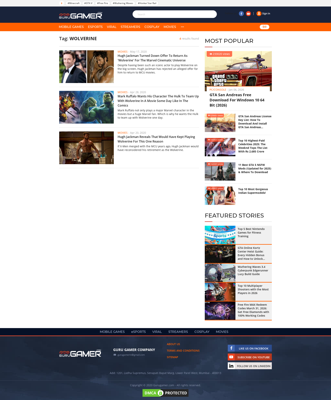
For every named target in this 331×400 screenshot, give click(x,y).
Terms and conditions (183, 350)
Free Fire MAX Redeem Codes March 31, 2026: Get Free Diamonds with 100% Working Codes (253, 310)
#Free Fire (102, 3)
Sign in (266, 13)
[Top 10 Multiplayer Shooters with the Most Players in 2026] (220, 292)
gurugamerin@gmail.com (131, 354)
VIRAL (111, 27)
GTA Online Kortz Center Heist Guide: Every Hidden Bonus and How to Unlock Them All (251, 253)
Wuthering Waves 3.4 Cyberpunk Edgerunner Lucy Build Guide (253, 270)
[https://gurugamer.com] (80, 353)
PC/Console (218, 89)
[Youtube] (248, 13)
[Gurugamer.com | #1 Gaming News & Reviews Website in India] (81, 15)
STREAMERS (130, 27)
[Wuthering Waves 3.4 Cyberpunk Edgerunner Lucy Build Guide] (220, 273)
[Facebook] (241, 13)
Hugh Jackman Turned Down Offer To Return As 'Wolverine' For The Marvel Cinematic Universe (153, 58)
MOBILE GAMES (71, 27)
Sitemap (172, 357)
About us (173, 344)
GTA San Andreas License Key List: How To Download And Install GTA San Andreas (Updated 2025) (254, 121)
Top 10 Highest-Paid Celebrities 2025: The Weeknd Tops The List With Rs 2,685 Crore (252, 146)
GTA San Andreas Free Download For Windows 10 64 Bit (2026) (237, 100)
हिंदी (264, 27)
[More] (182, 27)
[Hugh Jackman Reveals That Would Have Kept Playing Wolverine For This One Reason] (86, 147)
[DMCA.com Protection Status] (165, 396)
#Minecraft (73, 3)
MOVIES (170, 27)
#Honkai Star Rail (147, 3)
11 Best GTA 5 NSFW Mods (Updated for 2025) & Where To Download (254, 168)
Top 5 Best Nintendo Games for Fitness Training (251, 232)
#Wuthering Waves (123, 3)
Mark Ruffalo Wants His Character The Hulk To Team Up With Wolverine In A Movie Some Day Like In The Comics (158, 101)
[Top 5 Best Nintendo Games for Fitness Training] (220, 235)
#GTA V (88, 3)
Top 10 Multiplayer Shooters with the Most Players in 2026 (253, 289)
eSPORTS (95, 27)
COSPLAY (151, 27)
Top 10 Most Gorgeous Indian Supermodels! (253, 191)
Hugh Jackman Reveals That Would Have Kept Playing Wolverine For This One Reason (156, 139)
